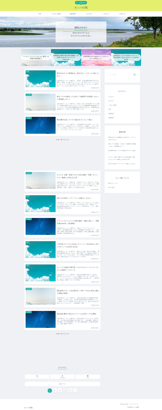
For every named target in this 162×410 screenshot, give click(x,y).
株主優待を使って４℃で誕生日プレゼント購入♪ (122, 152)
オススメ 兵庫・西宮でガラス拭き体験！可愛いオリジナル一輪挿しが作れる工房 (121, 158)
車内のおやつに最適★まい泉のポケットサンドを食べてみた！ (122, 138)
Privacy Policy (124, 404)
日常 (109, 109)
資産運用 (111, 118)
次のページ (62, 384)
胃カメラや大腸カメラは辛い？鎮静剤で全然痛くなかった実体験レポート (122, 145)
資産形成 (111, 113)
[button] (134, 75)
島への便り (111, 187)
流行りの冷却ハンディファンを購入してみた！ (122, 163)
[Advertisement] (62, 154)
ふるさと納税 (112, 105)
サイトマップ (134, 404)
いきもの (111, 96)
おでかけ (111, 101)
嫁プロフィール (113, 183)
